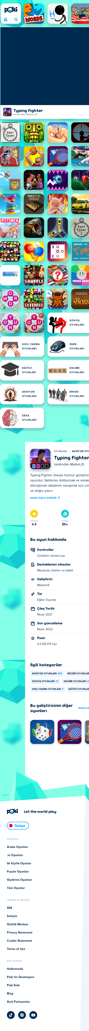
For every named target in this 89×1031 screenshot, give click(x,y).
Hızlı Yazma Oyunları (47, 689)
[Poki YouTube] (33, 1015)
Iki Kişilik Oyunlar (19, 863)
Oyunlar (60, 451)
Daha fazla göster (43, 497)
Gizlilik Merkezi (17, 924)
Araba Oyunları (17, 847)
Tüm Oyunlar (16, 888)
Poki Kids (13, 985)
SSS (9, 908)
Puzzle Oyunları (18, 871)
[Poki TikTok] (11, 1015)
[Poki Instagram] (22, 1015)
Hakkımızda (15, 968)
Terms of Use (16, 949)
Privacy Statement (19, 932)
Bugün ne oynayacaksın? (16, 20)
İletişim (12, 916)
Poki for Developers (20, 977)
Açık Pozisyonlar (18, 1001)
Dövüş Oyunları (45, 681)
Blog (10, 993)
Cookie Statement (19, 940)
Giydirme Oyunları (19, 879)
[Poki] (10, 10)
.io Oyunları (15, 855)
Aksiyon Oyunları (47, 673)
